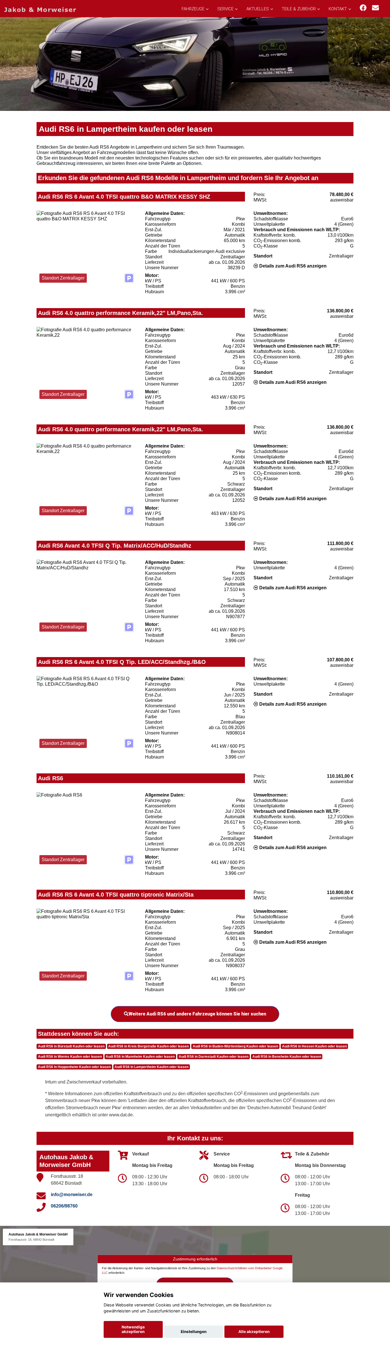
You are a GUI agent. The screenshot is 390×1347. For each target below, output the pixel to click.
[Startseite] (40, 9)
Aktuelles (257, 8)
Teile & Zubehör (299, 8)
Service (225, 8)
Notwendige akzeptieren (133, 1329)
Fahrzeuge (193, 8)
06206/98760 (64, 1206)
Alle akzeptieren (254, 1331)
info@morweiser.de (72, 1194)
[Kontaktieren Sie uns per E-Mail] (375, 8)
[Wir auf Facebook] (363, 8)
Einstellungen (193, 1331)
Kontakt (338, 8)
